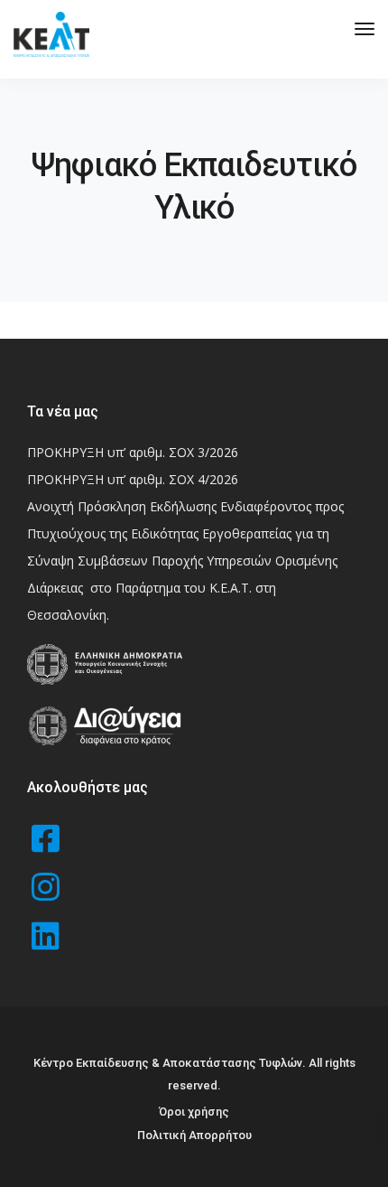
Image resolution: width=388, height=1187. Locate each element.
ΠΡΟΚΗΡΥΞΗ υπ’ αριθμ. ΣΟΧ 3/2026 (132, 452)
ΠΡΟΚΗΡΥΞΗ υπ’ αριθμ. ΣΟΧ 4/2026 (132, 479)
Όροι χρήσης (194, 1111)
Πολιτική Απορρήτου (194, 1135)
